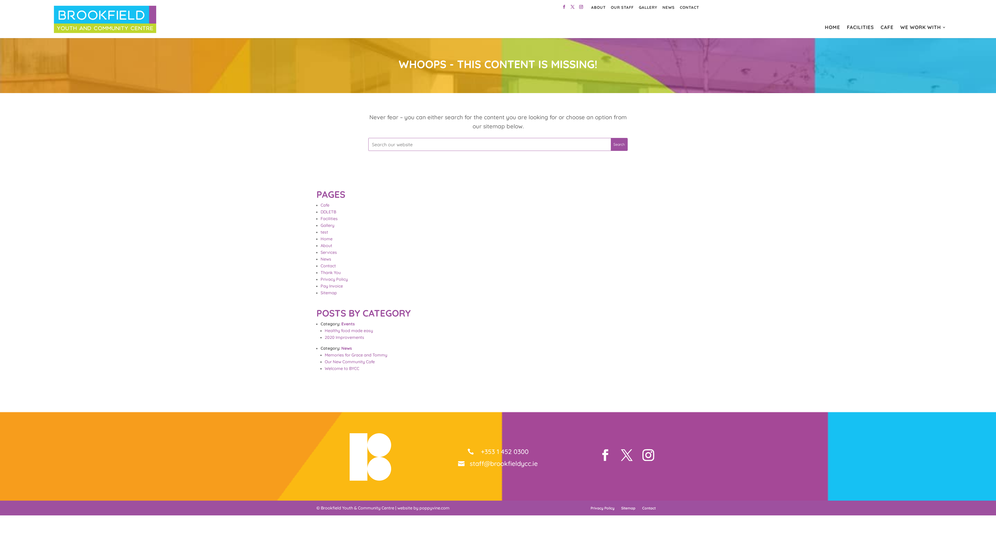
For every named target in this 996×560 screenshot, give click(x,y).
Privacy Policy (334, 279)
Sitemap (329, 292)
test (324, 232)
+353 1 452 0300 (504, 451)
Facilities (329, 218)
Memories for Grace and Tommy (356, 355)
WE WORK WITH (920, 27)
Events (348, 323)
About (598, 7)
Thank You (331, 272)
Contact (689, 7)
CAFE (887, 27)
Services (329, 252)
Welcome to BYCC (342, 368)
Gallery (648, 7)
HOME (832, 27)
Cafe (325, 205)
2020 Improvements (344, 337)
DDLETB (328, 211)
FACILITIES (860, 27)
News (668, 7)
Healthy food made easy (349, 330)
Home (327, 238)
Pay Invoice (332, 286)
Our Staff (622, 7)
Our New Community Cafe (350, 361)
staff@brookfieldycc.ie (504, 463)
